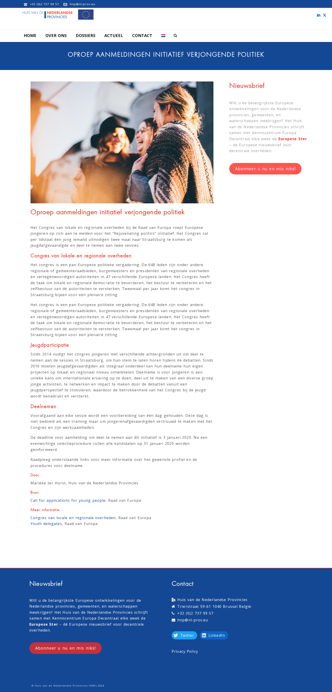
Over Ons (56, 35)
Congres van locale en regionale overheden (73, 517)
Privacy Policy (185, 651)
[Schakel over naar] (163, 36)
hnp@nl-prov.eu (82, 4)
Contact (142, 35)
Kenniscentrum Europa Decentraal (85, 618)
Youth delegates (46, 523)
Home (30, 35)
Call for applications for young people (67, 500)
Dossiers (85, 35)
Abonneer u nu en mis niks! (265, 168)
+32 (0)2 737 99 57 (44, 4)
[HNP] (58, 14)
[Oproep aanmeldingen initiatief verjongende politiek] (121, 142)
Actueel (113, 35)
